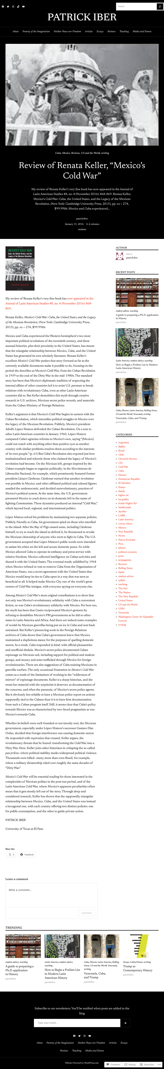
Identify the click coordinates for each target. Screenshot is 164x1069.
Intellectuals (124, 507)
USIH (121, 608)
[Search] (160, 6)
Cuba (58, 153)
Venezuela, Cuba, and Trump (131, 418)
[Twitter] (8, 6)
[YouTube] (23, 6)
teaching (134, 311)
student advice (122, 311)
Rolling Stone (150, 411)
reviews (82, 229)
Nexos (121, 535)
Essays (121, 487)
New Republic (125, 531)
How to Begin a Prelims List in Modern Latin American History (137, 367)
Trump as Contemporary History (137, 968)
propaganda (124, 560)
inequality (123, 499)
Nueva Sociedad (126, 540)
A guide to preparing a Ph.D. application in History (137, 317)
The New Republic (128, 596)
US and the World (90, 153)
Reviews (75, 153)
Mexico (66, 153)
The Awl (122, 588)
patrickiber (82, 218)
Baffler (121, 447)
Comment (87, 913)
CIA (120, 463)
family (121, 491)
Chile (121, 455)
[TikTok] (18, 6)
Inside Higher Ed (127, 503)
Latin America (122, 361)
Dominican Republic (129, 479)
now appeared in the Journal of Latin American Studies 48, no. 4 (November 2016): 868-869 (49, 303)
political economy (127, 552)
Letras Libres (125, 523)
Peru (120, 544)
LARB (121, 515)
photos (122, 548)
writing (105, 153)
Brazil (121, 451)
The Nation (124, 592)
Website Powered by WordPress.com (81, 1063)
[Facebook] (3, 6)
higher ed (123, 495)
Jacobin (122, 511)
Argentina (123, 442)
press (121, 556)
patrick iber (82, 18)
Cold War (123, 467)
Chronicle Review (127, 459)
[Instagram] (13, 6)
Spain (121, 572)
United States (125, 600)
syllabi (121, 580)
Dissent (125, 411)
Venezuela (138, 414)
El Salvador (124, 483)
